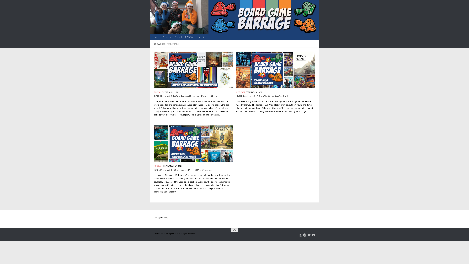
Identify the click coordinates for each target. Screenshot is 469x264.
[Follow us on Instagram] (300, 235)
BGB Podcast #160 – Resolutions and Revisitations (185, 96)
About (201, 37)
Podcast (158, 92)
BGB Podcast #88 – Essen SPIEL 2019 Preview (183, 170)
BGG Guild (190, 37)
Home (156, 37)
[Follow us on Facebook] (305, 235)
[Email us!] (313, 235)
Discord (178, 37)
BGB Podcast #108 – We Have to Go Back (262, 96)
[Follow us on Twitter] (309, 235)
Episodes (167, 37)
